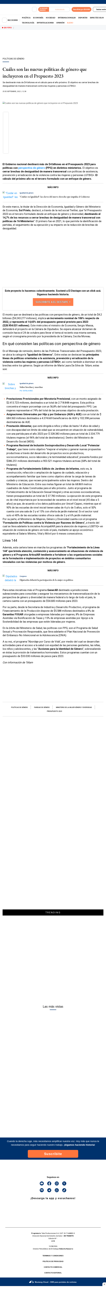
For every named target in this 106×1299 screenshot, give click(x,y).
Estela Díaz (26, 391)
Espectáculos (97, 17)
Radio (70, 22)
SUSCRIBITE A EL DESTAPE (52, 302)
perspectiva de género (31, 167)
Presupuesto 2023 (54, 711)
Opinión (60, 22)
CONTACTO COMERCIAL (53, 1267)
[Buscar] (34, 9)
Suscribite (53, 1154)
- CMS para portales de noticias (56, 1282)
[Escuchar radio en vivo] (59, 9)
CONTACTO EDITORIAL (53, 1273)
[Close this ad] (104, 1284)
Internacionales (67, 17)
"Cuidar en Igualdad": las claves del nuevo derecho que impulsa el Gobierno (55, 196)
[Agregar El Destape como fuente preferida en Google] (53, 96)
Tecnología (28, 22)
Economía (38, 17)
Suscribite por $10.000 (81, 9)
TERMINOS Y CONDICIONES (53, 1256)
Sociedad (50, 17)
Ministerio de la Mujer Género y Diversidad (74, 707)
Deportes (82, 17)
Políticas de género (19, 707)
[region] (53, 48)
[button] (5, 115)
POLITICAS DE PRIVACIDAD (53, 1261)
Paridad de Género (42, 707)
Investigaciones (45, 22)
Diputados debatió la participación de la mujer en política (46, 579)
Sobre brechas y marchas (31, 387)
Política (26, 17)
